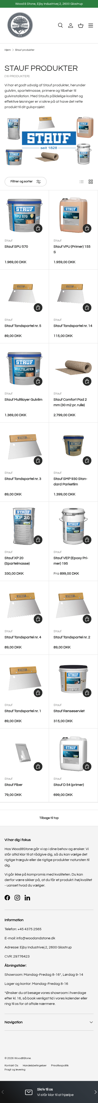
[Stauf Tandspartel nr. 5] (24, 294)
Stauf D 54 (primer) (69, 785)
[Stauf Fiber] (24, 753)
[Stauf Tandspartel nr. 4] (24, 605)
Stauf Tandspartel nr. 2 (72, 637)
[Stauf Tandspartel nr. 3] (24, 447)
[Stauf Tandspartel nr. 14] (73, 294)
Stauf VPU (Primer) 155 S (72, 249)
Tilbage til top (49, 818)
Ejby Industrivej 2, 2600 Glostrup (46, 947)
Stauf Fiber (14, 785)
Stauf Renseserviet (69, 711)
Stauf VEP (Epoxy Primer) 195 (71, 560)
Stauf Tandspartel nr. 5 (23, 326)
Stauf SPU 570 (16, 246)
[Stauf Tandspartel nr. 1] (24, 679)
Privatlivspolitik (60, 1065)
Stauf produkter (24, 50)
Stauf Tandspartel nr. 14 (73, 326)
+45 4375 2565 (29, 929)
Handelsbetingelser (34, 1065)
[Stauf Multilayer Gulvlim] (24, 367)
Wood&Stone (22, 1058)
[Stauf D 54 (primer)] (73, 753)
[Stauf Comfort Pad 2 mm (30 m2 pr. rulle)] (73, 367)
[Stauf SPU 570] (24, 214)
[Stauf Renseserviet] (73, 679)
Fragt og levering (15, 1069)
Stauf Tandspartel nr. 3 (23, 479)
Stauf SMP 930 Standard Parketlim (70, 481)
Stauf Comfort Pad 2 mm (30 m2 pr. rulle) (70, 402)
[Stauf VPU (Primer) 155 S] (73, 214)
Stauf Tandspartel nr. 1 (23, 711)
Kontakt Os (11, 1065)
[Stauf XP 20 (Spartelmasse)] (24, 526)
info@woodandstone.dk (35, 938)
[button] (81, 25)
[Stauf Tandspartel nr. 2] (73, 605)
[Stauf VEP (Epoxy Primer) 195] (73, 526)
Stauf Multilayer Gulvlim (23, 399)
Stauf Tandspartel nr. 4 (23, 637)
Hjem (8, 50)
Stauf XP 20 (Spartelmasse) (17, 560)
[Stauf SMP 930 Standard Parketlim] (73, 447)
